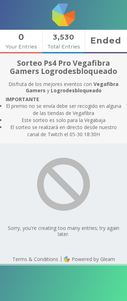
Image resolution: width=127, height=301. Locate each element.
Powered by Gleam (92, 259)
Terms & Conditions (35, 259)
